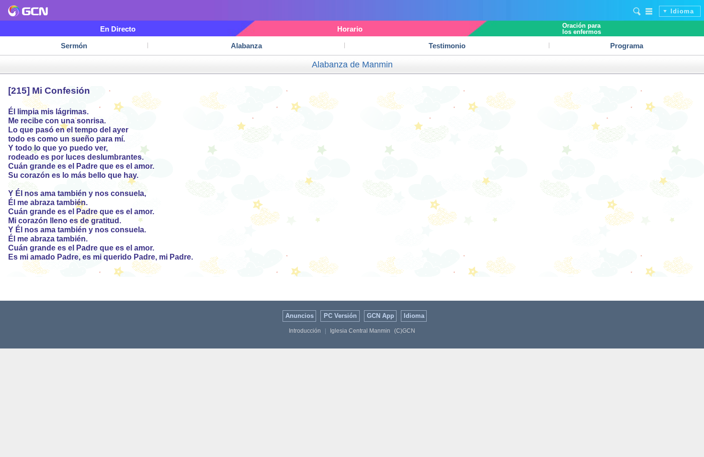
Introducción (305, 330)
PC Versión (340, 315)
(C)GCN (404, 330)
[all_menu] (650, 11)
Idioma (682, 11)
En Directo (118, 29)
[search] (637, 11)
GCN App (380, 315)
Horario (350, 29)
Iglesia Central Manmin (360, 330)
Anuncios (299, 315)
